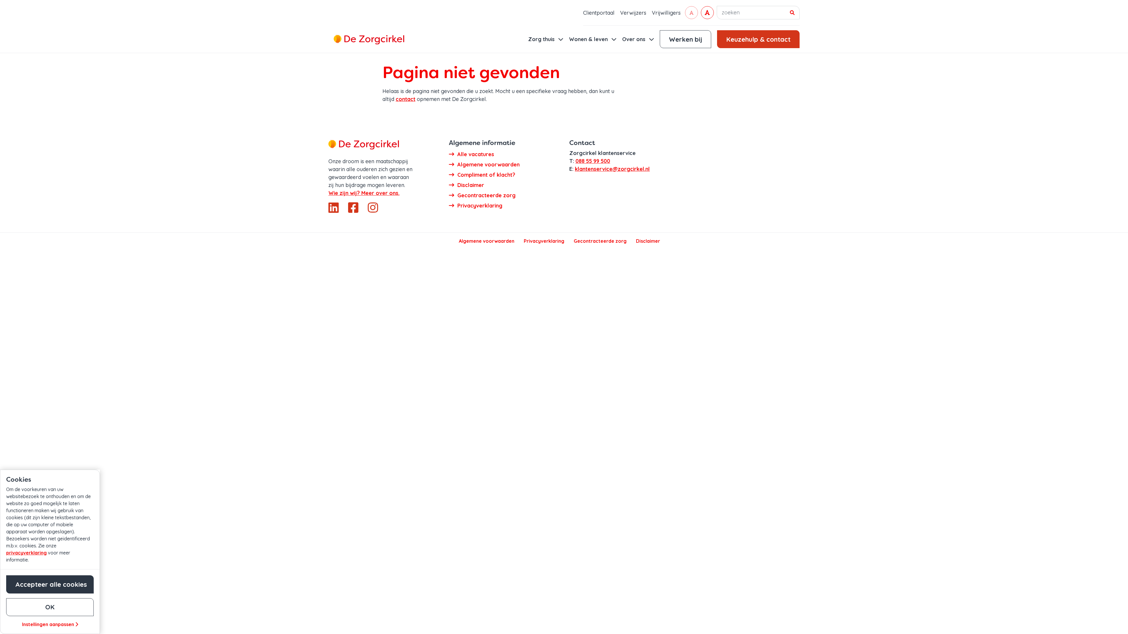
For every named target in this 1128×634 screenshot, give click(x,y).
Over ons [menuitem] (634, 39)
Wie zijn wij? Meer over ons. (364, 193)
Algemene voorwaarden (486, 241)
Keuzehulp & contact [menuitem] (758, 39)
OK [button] (50, 607)
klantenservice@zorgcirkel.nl (612, 169)
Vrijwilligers (666, 12)
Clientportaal (599, 12)
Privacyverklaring (544, 241)
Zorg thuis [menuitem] (542, 39)
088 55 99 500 (592, 161)
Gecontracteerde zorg (600, 241)
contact (405, 99)
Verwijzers (633, 12)
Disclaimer (648, 241)
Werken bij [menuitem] (685, 39)
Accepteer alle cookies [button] (51, 584)
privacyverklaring (26, 553)
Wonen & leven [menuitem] (589, 39)
